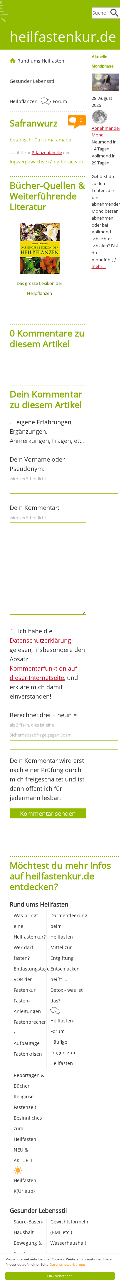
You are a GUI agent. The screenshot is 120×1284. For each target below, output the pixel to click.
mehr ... (99, 266)
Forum (60, 101)
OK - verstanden (60, 1275)
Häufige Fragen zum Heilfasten (63, 1052)
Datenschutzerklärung (67, 1264)
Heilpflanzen (24, 101)
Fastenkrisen (28, 1054)
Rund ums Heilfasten (40, 61)
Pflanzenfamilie (47, 152)
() (46, 161)
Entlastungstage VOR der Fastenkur (32, 979)
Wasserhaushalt (68, 1243)
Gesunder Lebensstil (33, 81)
